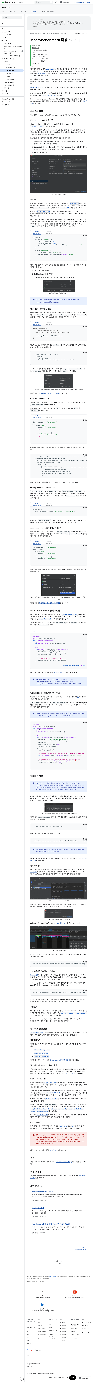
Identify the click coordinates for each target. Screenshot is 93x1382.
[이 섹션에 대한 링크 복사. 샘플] (36, 1158)
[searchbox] (12, 17)
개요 (3, 12)
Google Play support (85, 1329)
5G (39, 1338)
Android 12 (63, 1337)
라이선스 (40, 1373)
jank (78, 697)
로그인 (89, 2)
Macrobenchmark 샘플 (63, 1162)
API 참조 (73, 1331)
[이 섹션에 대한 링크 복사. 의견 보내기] (43, 1172)
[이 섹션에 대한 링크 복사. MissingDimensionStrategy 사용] (56, 488)
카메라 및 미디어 (42, 1331)
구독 (72, 1378)
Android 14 (63, 1331)
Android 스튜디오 (79, 2)
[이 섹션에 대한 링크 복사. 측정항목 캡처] (42, 1040)
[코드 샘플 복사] (86, 236)
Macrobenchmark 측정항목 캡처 (59, 1060)
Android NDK (74, 1339)
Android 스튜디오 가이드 (75, 1325)
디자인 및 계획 (46, 33)
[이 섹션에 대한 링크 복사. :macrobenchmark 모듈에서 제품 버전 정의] (63, 528)
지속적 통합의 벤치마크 (37, 87)
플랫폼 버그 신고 (86, 1322)
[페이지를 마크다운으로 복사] (75, 40)
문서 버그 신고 (86, 1325)
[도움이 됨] (83, 33)
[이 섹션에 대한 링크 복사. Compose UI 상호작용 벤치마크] (62, 693)
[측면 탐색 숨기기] (22, 1379)
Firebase (29, 1361)
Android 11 (63, 1340)
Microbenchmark (43, 73)
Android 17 (63, 1322)
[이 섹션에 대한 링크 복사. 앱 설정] (37, 200)
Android (29, 1324)
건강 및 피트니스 (42, 1328)
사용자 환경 (23, 12)
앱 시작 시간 (53, 1150)
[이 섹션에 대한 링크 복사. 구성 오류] (39, 1007)
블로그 (28, 1340)
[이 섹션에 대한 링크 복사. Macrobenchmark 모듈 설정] (54, 120)
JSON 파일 (33, 872)
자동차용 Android (51, 1335)
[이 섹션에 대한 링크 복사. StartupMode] (43, 1122)
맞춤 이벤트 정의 (70, 1074)
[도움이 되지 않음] (85, 33)
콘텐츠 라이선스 (53, 1276)
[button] (12, 37)
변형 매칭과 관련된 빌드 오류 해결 (49, 393)
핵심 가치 (12, 12)
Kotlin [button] (34, 631)
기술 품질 (33, 12)
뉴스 (28, 1337)
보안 (28, 1331)
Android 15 (63, 1328)
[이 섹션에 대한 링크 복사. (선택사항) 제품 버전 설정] (51, 399)
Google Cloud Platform (33, 1364)
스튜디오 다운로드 (75, 1335)
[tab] (36, 232)
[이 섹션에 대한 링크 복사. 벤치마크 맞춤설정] (48, 1029)
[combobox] (44, 2)
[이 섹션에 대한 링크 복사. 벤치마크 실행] (44, 776)
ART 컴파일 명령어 (42, 1115)
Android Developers (35, 33)
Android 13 (63, 1334)
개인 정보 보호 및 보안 (47, 12)
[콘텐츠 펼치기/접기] (41, 46)
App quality (7, 7)
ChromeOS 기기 (53, 1330)
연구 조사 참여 (86, 1333)
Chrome (29, 1358)
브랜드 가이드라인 (49, 1373)
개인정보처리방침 (42, 1335)
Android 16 (63, 1325)
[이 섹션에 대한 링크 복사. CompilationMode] (47, 1079)
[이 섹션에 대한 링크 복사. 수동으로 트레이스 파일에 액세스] (56, 971)
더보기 (21, 2)
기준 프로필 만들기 (38, 1208)
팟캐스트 (29, 1343)
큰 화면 (51, 1324)
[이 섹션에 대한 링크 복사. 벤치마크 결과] (42, 866)
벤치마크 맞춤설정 (59, 673)
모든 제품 (29, 1367)
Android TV (52, 1339)
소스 (28, 1334)
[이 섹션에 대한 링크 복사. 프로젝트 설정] (44, 111)
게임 (39, 1322)
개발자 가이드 (74, 1329)
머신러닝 (40, 1325)
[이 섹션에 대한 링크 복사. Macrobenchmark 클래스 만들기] (64, 611)
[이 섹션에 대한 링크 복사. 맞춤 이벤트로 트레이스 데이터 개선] (58, 1065)
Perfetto (33, 975)
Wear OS (51, 1327)
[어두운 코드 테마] (84, 236)
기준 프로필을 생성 (49, 95)
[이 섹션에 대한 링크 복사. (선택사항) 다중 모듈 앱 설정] (53, 309)
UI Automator (63, 681)
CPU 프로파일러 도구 (60, 923)
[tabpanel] (58, 248)
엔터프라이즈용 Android (31, 1328)
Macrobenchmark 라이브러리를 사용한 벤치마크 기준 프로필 (51, 1224)
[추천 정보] (41, 1186)
